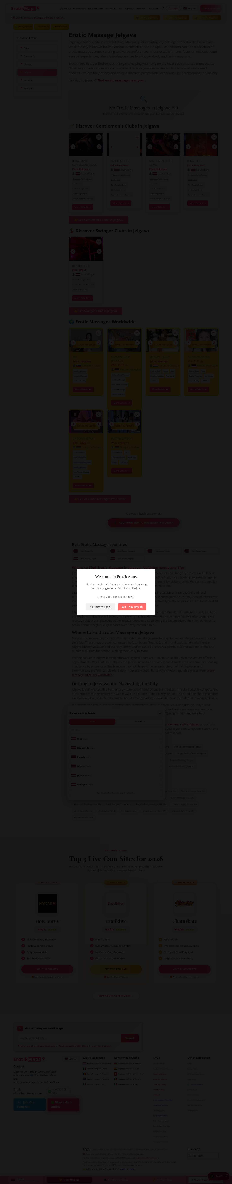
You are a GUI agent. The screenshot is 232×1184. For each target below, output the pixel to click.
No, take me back (100, 607)
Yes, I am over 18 (132, 607)
